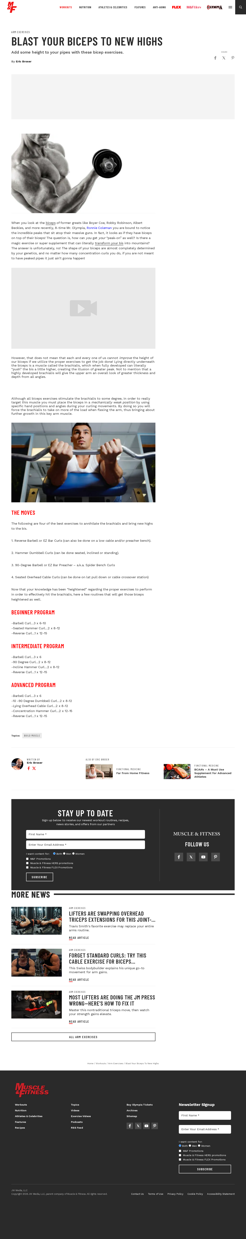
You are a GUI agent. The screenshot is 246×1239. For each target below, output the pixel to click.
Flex (176, 7)
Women (79, 853)
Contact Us (137, 1194)
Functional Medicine (128, 769)
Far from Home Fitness (132, 773)
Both (59, 853)
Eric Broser (24, 61)
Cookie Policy (195, 1194)
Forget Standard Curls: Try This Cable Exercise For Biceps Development (107, 961)
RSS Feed (77, 1127)
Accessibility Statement (221, 1194)
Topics (75, 1104)
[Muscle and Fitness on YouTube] (203, 857)
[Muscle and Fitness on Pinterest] (215, 857)
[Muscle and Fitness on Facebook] (179, 857)
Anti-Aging (159, 7)
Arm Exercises (20, 32)
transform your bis (109, 243)
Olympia (214, 7)
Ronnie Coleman (99, 228)
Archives (132, 1110)
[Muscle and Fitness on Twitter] (191, 857)
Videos (75, 1110)
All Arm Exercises (83, 1037)
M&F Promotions (40, 858)
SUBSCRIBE (39, 877)
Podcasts (76, 1121)
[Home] (12, 11)
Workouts (66, 7)
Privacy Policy (175, 1194)
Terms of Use (155, 1194)
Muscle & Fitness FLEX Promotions (51, 867)
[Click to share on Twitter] (224, 58)
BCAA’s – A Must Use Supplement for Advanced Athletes (212, 773)
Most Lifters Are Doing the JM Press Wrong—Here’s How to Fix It (112, 1000)
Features (140, 7)
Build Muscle (32, 735)
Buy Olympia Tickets (140, 1104)
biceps (51, 223)
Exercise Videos (81, 1116)
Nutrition (85, 7)
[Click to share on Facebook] (215, 58)
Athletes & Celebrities (113, 7)
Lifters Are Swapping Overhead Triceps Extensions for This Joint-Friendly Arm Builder (110, 919)
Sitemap (132, 1116)
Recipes (20, 1127)
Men (68, 853)
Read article (79, 938)
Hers (194, 7)
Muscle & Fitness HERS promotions (51, 863)
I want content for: (38, 853)
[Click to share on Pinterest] (233, 58)
